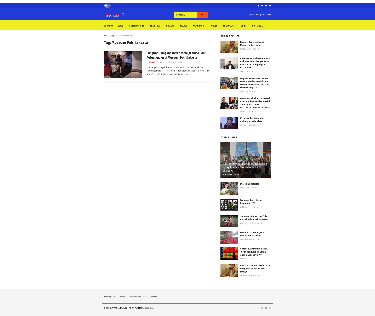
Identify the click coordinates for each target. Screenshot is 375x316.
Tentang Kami (110, 297)
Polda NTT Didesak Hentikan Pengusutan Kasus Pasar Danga (255, 268)
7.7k (255, 111)
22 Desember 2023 (249, 49)
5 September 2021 (249, 223)
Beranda (108, 26)
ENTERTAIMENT (136, 26)
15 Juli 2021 (246, 259)
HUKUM (213, 26)
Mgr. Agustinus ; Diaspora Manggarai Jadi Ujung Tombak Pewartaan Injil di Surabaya (245, 167)
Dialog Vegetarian (249, 184)
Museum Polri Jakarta (124, 36)
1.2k (181, 62)
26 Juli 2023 (246, 188)
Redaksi (152, 62)
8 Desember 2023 (248, 207)
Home (106, 36)
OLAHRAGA (198, 26)
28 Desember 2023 (249, 276)
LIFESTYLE (155, 26)
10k (254, 71)
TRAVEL (183, 26)
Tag (112, 36)
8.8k (255, 91)
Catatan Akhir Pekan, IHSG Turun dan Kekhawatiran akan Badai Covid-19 (254, 251)
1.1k (260, 276)
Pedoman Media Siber (138, 297)
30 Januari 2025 (230, 175)
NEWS (120, 26)
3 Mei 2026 (246, 111)
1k (259, 207)
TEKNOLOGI (229, 26)
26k (260, 49)
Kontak (154, 297)
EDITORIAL (257, 26)
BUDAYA (170, 26)
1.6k (255, 188)
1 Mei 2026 (246, 71)
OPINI (243, 26)
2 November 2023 (165, 62)
